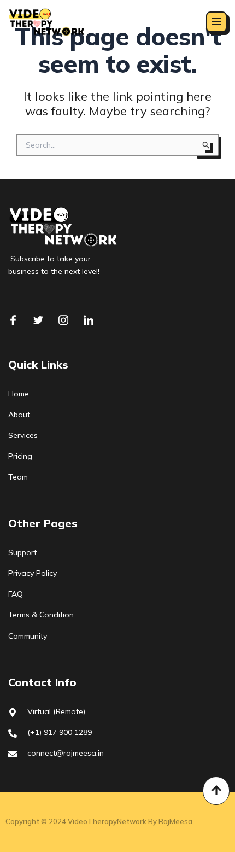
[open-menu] (216, 21)
